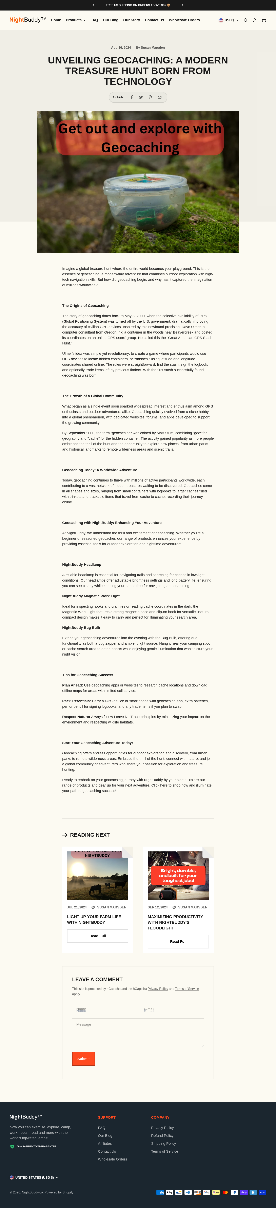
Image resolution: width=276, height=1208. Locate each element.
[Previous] (93, 5)
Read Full (98, 936)
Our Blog (110, 20)
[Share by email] (159, 97)
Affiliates (105, 1143)
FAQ (94, 20)
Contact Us (154, 20)
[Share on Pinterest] (150, 97)
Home (56, 20)
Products (74, 20)
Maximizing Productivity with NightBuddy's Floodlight (175, 922)
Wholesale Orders (184, 20)
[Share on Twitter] (141, 97)
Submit (83, 1059)
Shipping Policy (163, 1143)
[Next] (182, 5)
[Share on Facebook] (131, 97)
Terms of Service (187, 988)
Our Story (131, 20)
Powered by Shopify (58, 1192)
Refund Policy (162, 1136)
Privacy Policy (158, 988)
